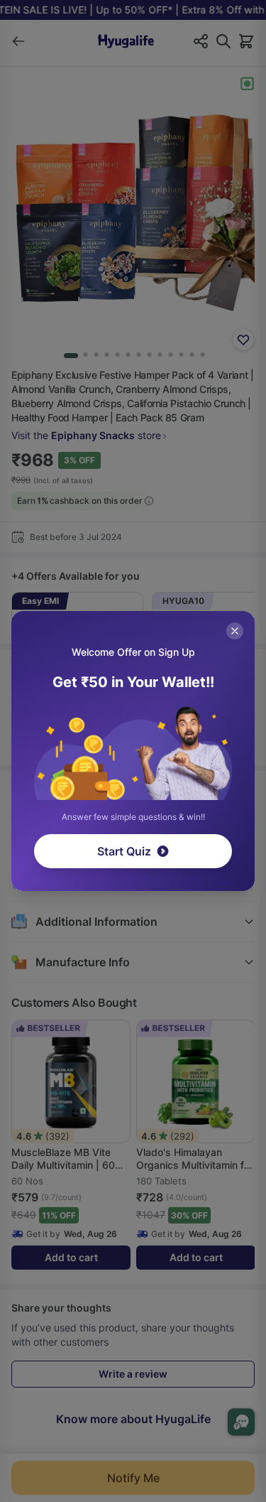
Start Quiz (124, 851)
